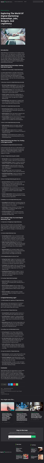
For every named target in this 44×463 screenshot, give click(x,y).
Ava (2, 422)
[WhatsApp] (17, 384)
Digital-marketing (5, 10)
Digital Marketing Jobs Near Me (6, 389)
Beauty (32, 455)
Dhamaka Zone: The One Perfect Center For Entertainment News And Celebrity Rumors (19, 457)
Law (16, 447)
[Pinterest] (14, 384)
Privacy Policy (18, 438)
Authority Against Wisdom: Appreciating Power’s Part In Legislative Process (19, 450)
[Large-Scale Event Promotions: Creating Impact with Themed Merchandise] (40, 449)
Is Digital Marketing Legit (5, 393)
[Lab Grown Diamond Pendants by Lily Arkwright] (40, 457)
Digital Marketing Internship (8, 388)
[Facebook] (9, 384)
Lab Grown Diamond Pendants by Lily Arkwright (34, 457)
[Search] (42, 2)
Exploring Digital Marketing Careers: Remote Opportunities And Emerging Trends (36, 415)
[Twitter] (12, 384)
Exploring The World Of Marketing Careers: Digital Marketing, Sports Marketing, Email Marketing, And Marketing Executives (22, 417)
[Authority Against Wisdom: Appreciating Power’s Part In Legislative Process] (25, 449)
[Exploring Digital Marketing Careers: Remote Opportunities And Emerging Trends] (36, 406)
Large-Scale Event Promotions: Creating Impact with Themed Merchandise (34, 450)
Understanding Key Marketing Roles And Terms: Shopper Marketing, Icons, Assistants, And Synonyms (7, 417)
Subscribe (33, 436)
